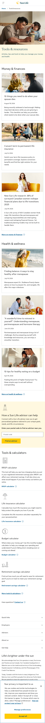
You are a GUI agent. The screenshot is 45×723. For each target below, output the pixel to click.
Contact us (18, 602)
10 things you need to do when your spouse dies (21, 97)
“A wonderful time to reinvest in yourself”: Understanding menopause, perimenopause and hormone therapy (22, 321)
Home (4, 8)
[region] (22, 701)
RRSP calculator (8, 486)
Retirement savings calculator (13, 586)
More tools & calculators (11, 593)
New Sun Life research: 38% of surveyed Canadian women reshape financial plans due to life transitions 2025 (21, 200)
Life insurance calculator (11, 521)
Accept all (23, 716)
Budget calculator (9, 555)
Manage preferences (22, 710)
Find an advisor (11, 441)
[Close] (41, 686)
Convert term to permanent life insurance (19, 147)
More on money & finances (12, 235)
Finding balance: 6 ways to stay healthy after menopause (19, 272)
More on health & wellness (12, 394)
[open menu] (3, 3)
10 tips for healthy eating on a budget (22, 371)
